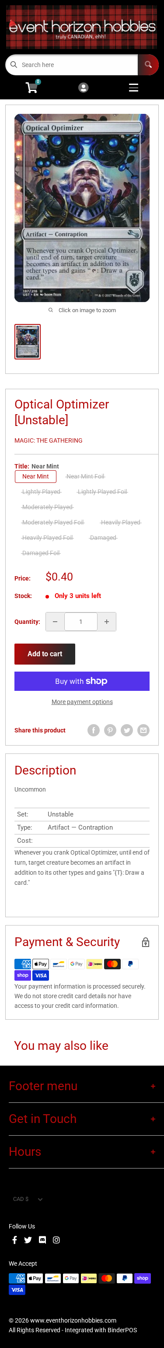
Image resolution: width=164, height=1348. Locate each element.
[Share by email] (143, 730)
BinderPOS (122, 1330)
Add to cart (45, 654)
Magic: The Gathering (48, 440)
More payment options (82, 701)
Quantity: (27, 621)
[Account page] (83, 88)
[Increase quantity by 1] (107, 621)
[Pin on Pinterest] (110, 730)
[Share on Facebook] (93, 730)
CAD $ (20, 1199)
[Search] (148, 64)
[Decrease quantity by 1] (55, 621)
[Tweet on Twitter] (127, 730)
